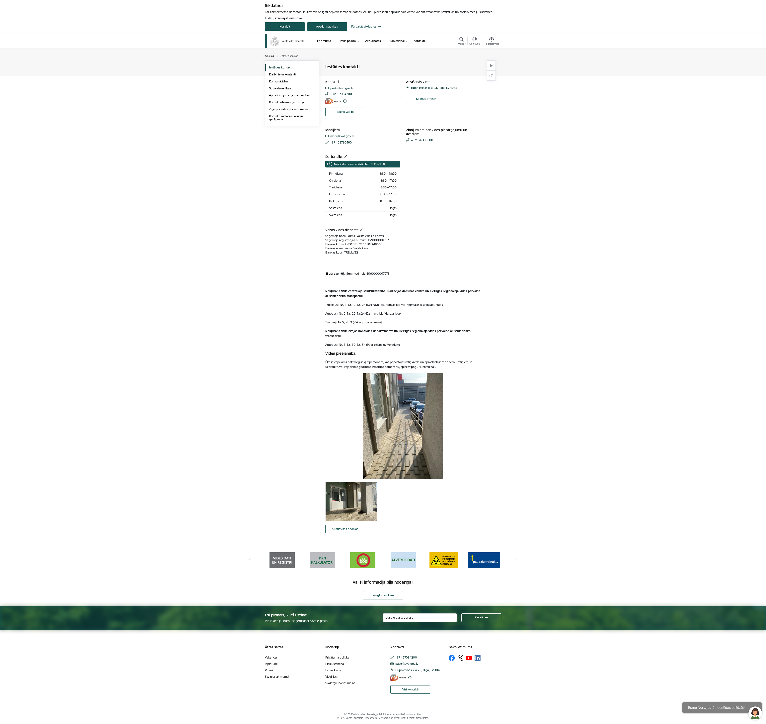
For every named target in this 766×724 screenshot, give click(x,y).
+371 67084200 (341, 94)
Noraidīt (284, 26)
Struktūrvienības (280, 88)
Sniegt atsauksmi (383, 595)
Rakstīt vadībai (345, 112)
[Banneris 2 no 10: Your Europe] (484, 560)
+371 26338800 (422, 140)
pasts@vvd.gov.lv (341, 88)
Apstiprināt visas (327, 26)
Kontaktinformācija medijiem (288, 102)
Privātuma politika (337, 657)
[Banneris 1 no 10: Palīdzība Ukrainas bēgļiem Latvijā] (444, 560)
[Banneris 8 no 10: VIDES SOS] (322, 560)
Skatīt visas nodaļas (345, 529)
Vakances (271, 657)
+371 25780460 (341, 142)
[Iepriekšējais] (250, 560)
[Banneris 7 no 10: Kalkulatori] (282, 560)
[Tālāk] (516, 560)
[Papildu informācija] (344, 101)
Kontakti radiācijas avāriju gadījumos (286, 117)
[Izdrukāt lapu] (491, 65)
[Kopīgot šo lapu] (491, 75)
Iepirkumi (271, 664)
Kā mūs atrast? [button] (426, 99)
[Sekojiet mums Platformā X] (460, 658)
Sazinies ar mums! (277, 676)
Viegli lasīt (331, 676)
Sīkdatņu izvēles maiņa (340, 683)
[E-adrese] (333, 101)
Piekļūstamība (334, 664)
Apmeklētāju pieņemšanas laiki (289, 95)
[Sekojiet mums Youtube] (469, 657)
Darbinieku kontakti (282, 74)
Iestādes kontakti (280, 67)
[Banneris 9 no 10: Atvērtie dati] (362, 560)
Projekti (270, 670)
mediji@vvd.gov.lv (342, 136)
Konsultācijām (278, 81)
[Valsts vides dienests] (287, 41)
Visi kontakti (410, 689)
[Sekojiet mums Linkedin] (478, 658)
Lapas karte (333, 670)
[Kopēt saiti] (345, 157)
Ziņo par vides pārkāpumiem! (288, 109)
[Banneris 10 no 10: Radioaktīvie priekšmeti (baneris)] (403, 560)
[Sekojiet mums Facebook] (452, 658)
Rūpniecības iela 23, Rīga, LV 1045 (434, 88)
